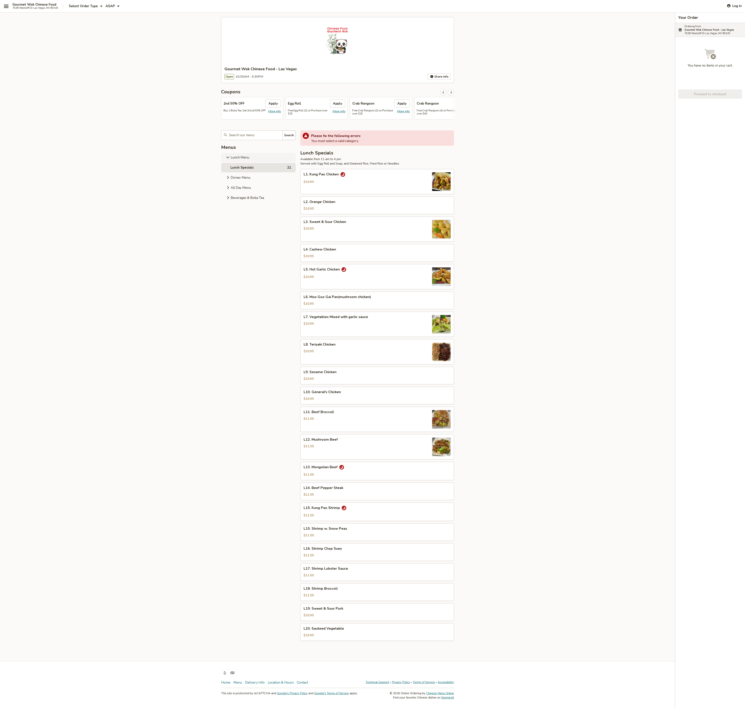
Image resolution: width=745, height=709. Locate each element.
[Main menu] (6, 6)
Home (225, 682)
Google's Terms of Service (331, 693)
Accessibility (446, 682)
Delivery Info (255, 682)
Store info (441, 77)
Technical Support (377, 682)
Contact (302, 682)
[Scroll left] (443, 92)
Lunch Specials (260, 167)
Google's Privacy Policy (292, 693)
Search (289, 135)
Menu (237, 682)
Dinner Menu (240, 177)
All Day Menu (240, 187)
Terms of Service (424, 682)
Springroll (447, 697)
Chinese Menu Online (440, 693)
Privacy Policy (401, 682)
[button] (377, 181)
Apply (273, 103)
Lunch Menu (239, 157)
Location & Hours (281, 682)
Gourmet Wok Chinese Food (34, 5)
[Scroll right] (451, 92)
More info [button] (274, 111)
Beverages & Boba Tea (247, 198)
